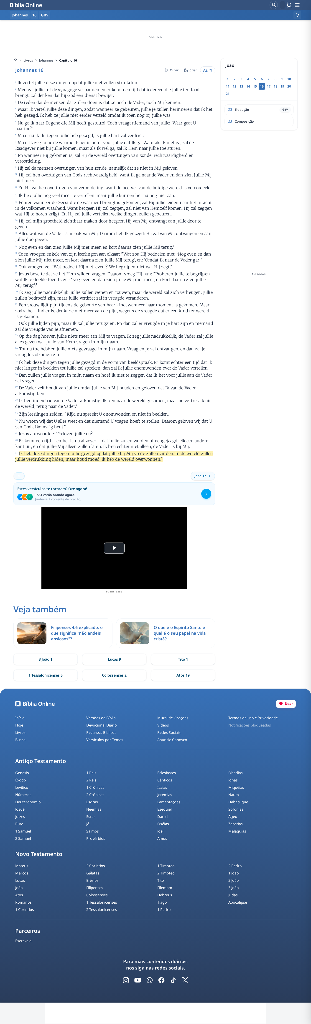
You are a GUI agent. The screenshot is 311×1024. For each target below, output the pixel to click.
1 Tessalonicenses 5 (45, 675)
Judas (233, 894)
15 (255, 86)
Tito (160, 880)
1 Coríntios (24, 909)
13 (241, 86)
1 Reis (91, 772)
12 (234, 86)
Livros (28, 60)
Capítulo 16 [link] (68, 60)
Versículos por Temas (104, 739)
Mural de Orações (172, 717)
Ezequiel (164, 809)
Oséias (163, 823)
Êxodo (20, 780)
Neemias (93, 809)
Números (23, 794)
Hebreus (164, 894)
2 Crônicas (95, 794)
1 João (233, 873)
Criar (193, 70)
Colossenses (97, 894)
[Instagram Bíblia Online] (126, 980)
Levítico (21, 787)
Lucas (20, 880)
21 (227, 93)
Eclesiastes (166, 772)
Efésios (92, 880)
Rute (19, 823)
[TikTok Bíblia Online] (173, 980)
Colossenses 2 (114, 675)
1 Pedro (164, 909)
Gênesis (22, 772)
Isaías (162, 787)
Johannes (46, 60)
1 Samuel (23, 831)
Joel (160, 831)
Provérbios (95, 838)
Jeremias (164, 794)
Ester (90, 816)
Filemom (164, 887)
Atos (19, 894)
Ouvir (174, 70)
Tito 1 (183, 659)
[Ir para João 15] (19, 476)
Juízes (20, 816)
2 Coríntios (95, 865)
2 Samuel (23, 838)
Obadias (235, 772)
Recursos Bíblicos (101, 732)
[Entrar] (274, 5)
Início (20, 717)
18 (275, 86)
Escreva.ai (23, 940)
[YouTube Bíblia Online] (137, 980)
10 (289, 79)
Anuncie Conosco (172, 739)
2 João (233, 880)
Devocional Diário (101, 725)
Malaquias (237, 831)
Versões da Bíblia (101, 717)
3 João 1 (45, 659)
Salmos (92, 831)
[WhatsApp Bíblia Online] (149, 980)
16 (34, 15)
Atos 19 (183, 675)
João (19, 887)
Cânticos (164, 780)
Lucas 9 (114, 659)
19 (282, 86)
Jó (87, 823)
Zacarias (235, 823)
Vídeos (163, 725)
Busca (20, 739)
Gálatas (92, 873)
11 (227, 86)
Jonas (233, 780)
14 (248, 86)
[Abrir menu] (297, 5)
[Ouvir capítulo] (297, 15)
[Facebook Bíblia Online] (161, 980)
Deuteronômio (28, 801)
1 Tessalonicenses (101, 902)
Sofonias (235, 809)
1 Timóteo (166, 865)
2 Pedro (235, 865)
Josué (20, 809)
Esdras (92, 801)
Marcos (21, 873)
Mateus (21, 865)
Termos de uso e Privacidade (253, 717)
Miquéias (236, 787)
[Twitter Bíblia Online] (185, 980)
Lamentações (168, 801)
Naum (233, 794)
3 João (233, 887)
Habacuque (238, 801)
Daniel (162, 816)
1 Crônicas (95, 787)
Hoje (19, 725)
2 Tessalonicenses (101, 909)
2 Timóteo (166, 873)
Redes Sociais (169, 732)
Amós (162, 838)
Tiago (162, 902)
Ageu (232, 816)
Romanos (23, 902)
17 (268, 86)
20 (289, 86)
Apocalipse (237, 902)
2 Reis (91, 780)
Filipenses (94, 887)
